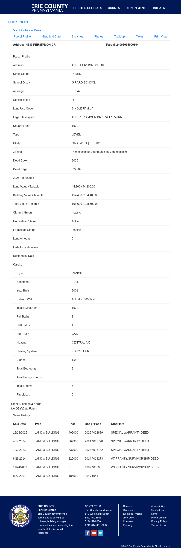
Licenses (128, 521)
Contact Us (157, 510)
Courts (114, 8)
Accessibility (158, 506)
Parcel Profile (22, 36)
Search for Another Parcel (27, 30)
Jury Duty (128, 517)
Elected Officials (87, 8)
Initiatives (161, 8)
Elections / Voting (132, 513)
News (154, 513)
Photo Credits (159, 517)
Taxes (139, 36)
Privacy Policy (159, 521)
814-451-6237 (99, 525)
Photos (98, 36)
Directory (128, 510)
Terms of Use (158, 525)
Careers (127, 506)
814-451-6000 (93, 521)
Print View (160, 36)
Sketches (77, 36)
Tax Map (119, 36)
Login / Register (18, 21)
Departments (137, 8)
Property (128, 525)
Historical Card (51, 36)
